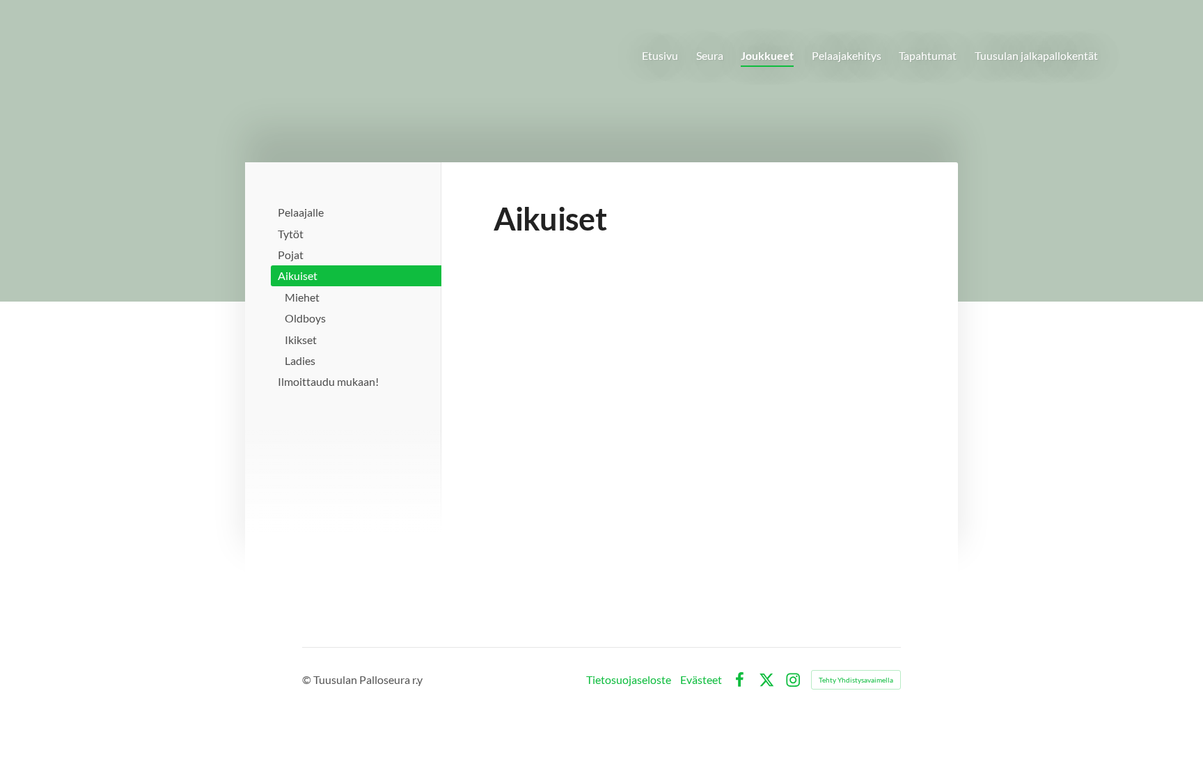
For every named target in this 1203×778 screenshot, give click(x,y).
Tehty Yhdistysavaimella (856, 680)
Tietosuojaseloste (628, 679)
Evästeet (701, 679)
